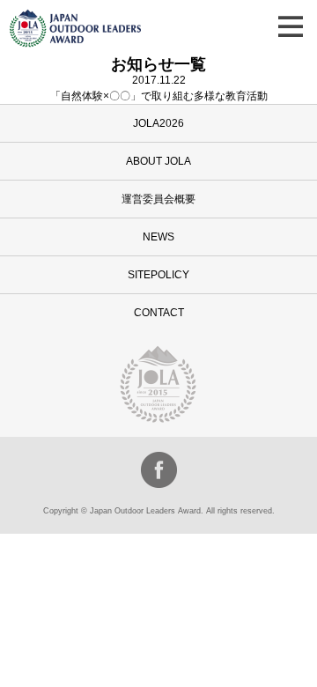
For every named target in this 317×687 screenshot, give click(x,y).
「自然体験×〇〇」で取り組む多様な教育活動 (159, 96)
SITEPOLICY (158, 275)
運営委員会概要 (158, 199)
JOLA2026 (158, 123)
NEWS (158, 237)
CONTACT (159, 313)
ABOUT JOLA (158, 161)
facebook (159, 470)
